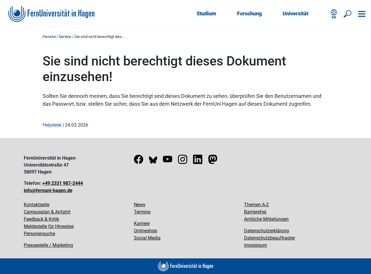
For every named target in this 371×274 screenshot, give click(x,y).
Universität (295, 13)
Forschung (249, 13)
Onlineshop (145, 230)
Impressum (255, 245)
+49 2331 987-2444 (62, 183)
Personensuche (39, 233)
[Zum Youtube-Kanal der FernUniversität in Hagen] (167, 161)
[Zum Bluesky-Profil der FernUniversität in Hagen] (153, 161)
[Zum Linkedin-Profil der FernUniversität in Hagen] (197, 161)
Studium (206, 13)
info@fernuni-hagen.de (48, 190)
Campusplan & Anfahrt (47, 212)
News (139, 204)
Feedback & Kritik (41, 219)
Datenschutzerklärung (266, 230)
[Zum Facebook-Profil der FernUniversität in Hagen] (138, 161)
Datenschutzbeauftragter (269, 238)
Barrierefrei (255, 212)
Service (65, 36)
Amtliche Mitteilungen (266, 219)
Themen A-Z (256, 204)
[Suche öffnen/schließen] (348, 14)
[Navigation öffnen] (362, 14)
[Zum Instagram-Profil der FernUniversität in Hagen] (182, 161)
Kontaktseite (36, 204)
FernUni (49, 36)
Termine (142, 212)
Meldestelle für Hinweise (49, 226)
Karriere (142, 223)
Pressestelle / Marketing (48, 245)
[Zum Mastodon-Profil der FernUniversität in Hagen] (212, 161)
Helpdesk (52, 125)
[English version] (334, 14)
